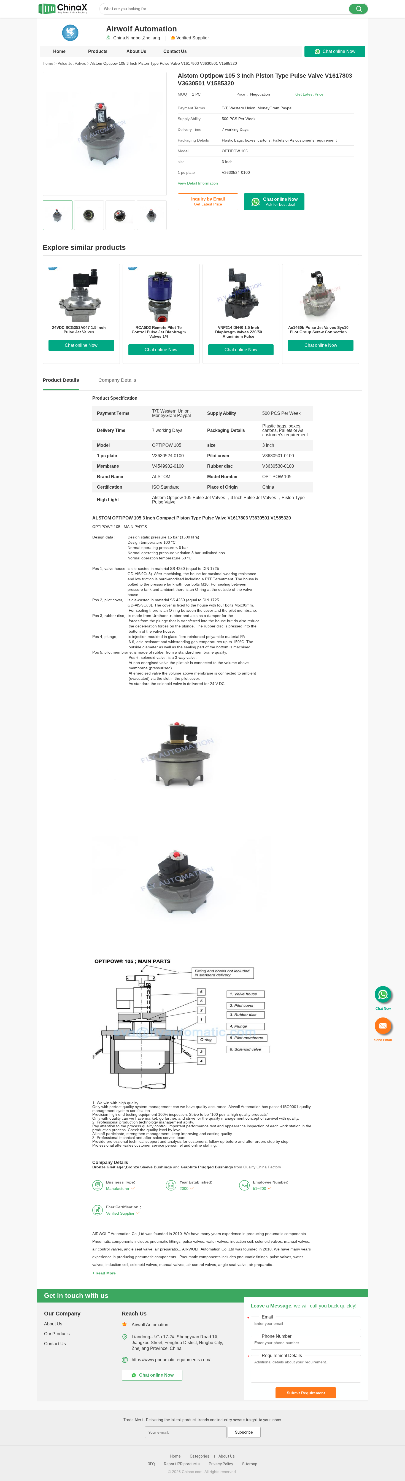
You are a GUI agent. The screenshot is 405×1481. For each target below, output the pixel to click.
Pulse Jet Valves (73, 63)
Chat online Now (339, 51)
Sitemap (249, 1464)
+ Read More (104, 1273)
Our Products (57, 1333)
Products (97, 51)
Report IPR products (182, 1464)
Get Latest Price (309, 94)
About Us (136, 51)
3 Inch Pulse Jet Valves (253, 497)
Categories (199, 1456)
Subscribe (244, 1432)
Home (59, 51)
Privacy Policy (221, 1464)
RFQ (151, 1464)
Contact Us (175, 51)
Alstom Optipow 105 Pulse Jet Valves (188, 497)
